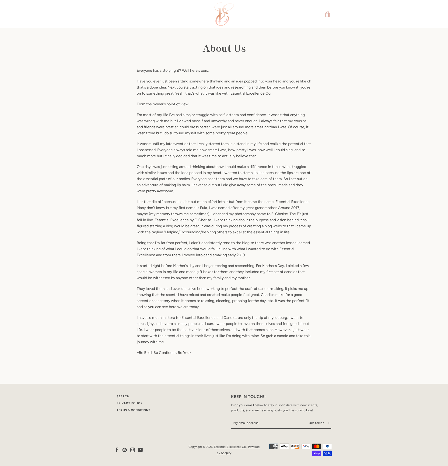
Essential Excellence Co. (230, 446)
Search (123, 396)
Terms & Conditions (133, 410)
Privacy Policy (130, 403)
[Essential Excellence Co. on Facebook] (116, 449)
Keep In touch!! (248, 396)
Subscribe (317, 423)
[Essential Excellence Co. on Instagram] (132, 449)
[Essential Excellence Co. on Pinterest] (124, 449)
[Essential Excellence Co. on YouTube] (140, 449)
